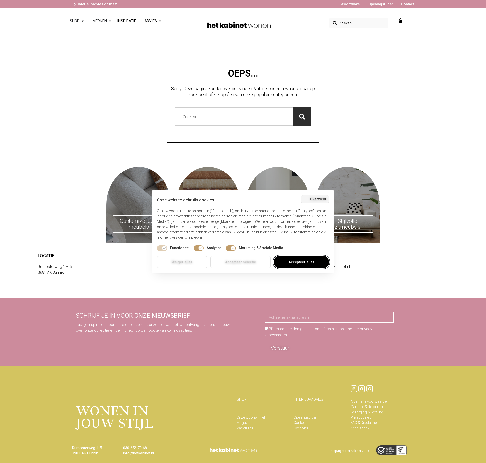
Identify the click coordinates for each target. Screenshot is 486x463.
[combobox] (358, 23)
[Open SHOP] (83, 21)
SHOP (242, 399)
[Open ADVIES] (160, 21)
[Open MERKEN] (110, 21)
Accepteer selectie (240, 262)
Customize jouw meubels (139, 224)
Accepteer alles (301, 262)
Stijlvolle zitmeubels (347, 224)
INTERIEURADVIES (308, 399)
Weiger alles (182, 262)
